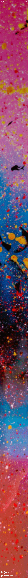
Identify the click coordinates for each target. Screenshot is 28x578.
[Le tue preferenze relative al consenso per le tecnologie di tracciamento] (1, 576)
